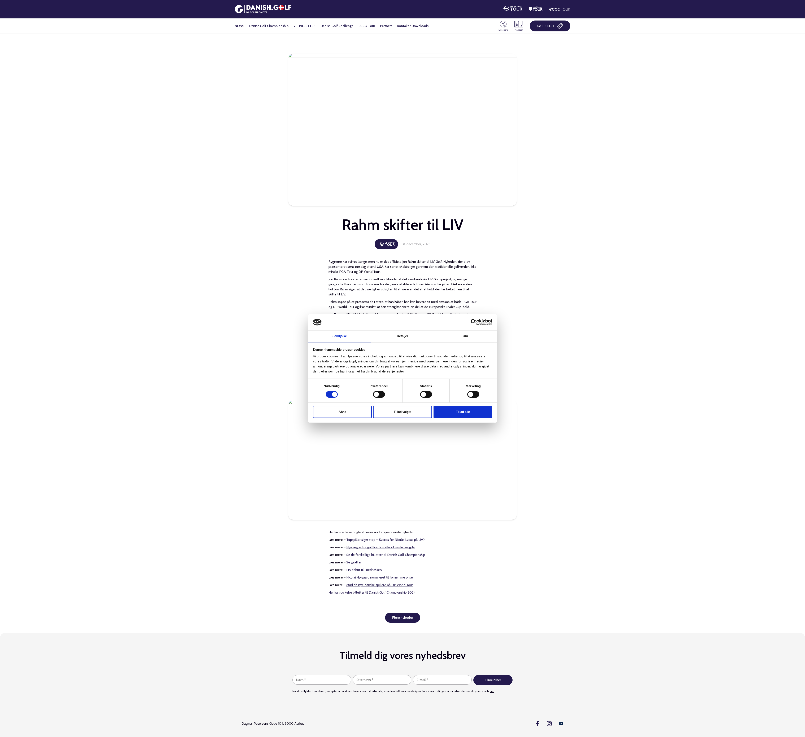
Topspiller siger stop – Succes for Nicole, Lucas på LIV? (386, 540)
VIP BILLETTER (304, 26)
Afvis (342, 412)
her (492, 691)
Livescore (503, 29)
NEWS (239, 26)
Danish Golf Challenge (337, 26)
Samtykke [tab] (339, 336)
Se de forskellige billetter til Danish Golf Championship (385, 555)
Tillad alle (463, 412)
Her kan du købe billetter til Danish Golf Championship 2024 (371, 592)
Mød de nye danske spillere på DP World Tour (379, 585)
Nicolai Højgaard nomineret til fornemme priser (380, 577)
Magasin (519, 29)
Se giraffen (354, 562)
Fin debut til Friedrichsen (364, 570)
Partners (386, 26)
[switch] (379, 394)
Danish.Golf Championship (268, 26)
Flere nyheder (402, 618)
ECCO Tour (366, 26)
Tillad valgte (402, 412)
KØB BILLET (546, 26)
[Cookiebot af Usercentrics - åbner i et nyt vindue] (474, 322)
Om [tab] (465, 336)
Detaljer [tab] (402, 336)
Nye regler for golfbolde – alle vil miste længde (380, 547)
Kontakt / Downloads (412, 26)
